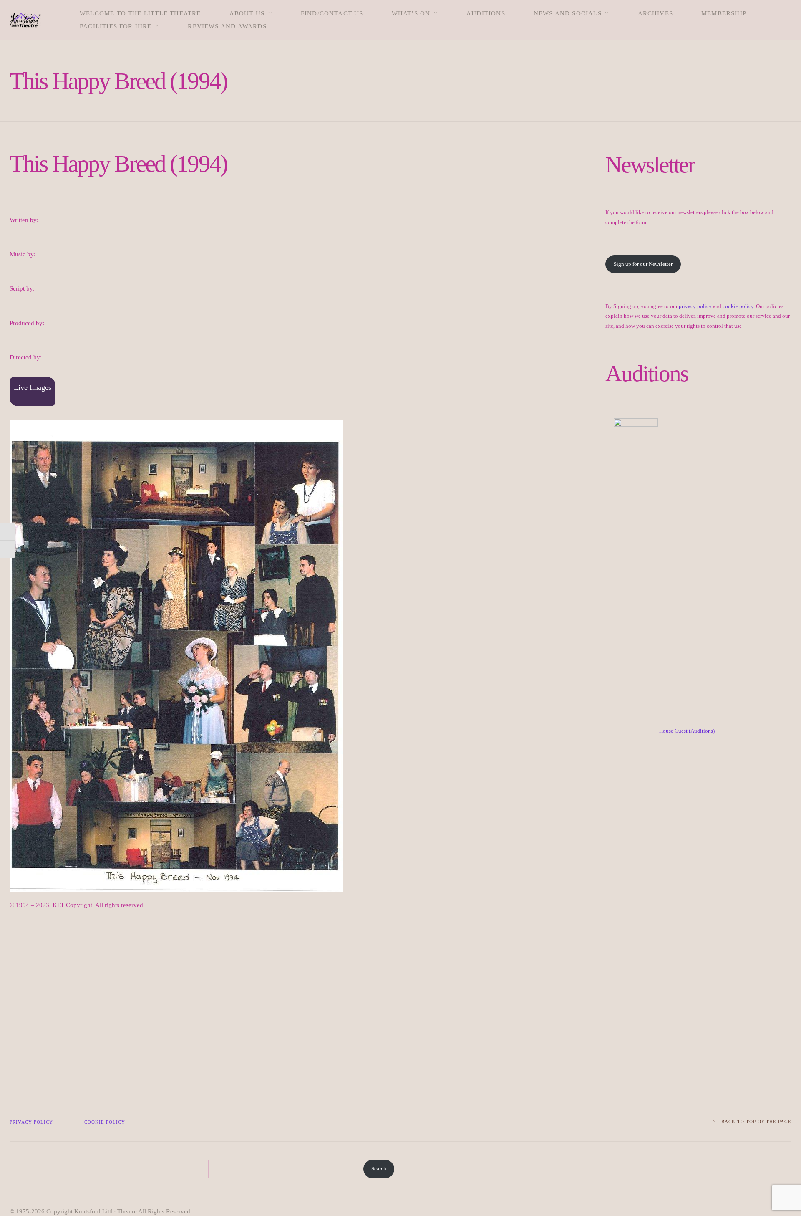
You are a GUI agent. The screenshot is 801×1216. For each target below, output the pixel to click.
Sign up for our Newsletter (643, 264)
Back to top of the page (755, 1121)
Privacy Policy (31, 1122)
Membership (723, 13)
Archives (655, 13)
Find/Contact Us (332, 13)
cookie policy (738, 306)
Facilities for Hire (116, 26)
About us (247, 13)
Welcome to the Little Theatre (140, 13)
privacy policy (695, 306)
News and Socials (568, 13)
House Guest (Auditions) (687, 731)
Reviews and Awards (227, 26)
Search (378, 1169)
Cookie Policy (104, 1122)
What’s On (411, 13)
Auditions (485, 13)
